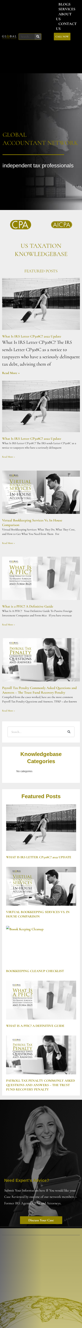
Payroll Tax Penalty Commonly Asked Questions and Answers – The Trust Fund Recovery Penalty (39, 690)
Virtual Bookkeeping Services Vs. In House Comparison (38, 914)
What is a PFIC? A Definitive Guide (27, 606)
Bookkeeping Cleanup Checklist (35, 971)
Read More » (11, 373)
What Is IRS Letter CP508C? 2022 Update (31, 336)
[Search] (38, 37)
